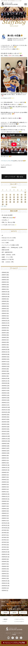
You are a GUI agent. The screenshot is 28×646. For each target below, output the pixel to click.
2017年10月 (4, 527)
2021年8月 (4, 417)
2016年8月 (4, 561)
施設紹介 (5, 619)
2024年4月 (4, 340)
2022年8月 (4, 388)
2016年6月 (4, 566)
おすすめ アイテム (18, 38)
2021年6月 (4, 421)
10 (6, 197)
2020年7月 (4, 448)
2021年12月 (4, 407)
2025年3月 (4, 313)
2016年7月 (4, 564)
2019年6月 (4, 479)
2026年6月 (4, 277)
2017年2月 (4, 547)
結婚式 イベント (6, 257)
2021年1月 (4, 433)
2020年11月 (4, 438)
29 (25, 202)
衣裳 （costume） (6, 261)
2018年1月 (4, 520)
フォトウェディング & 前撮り (8, 245)
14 (21, 197)
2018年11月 (4, 496)
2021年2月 (4, 431)
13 (17, 197)
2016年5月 (4, 568)
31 (6, 204)
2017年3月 (4, 544)
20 (17, 199)
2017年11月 (4, 525)
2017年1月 (4, 549)
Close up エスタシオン (7, 237)
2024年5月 (4, 337)
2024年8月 (4, 330)
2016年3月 (4, 573)
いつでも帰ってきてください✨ (9, 224)
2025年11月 (4, 294)
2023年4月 (4, 368)
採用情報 (14, 634)
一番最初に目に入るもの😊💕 (8, 217)
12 (14, 197)
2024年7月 (4, 332)
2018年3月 (4, 515)
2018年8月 (4, 503)
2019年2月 (4, 489)
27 (17, 202)
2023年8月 (4, 359)
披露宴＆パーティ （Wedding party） (10, 247)
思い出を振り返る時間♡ (7, 215)
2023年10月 (4, 354)
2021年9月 (4, 414)
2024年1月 (4, 347)
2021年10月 (4, 412)
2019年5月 (4, 482)
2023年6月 (4, 364)
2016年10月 (4, 556)
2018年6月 (4, 508)
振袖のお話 (4, 249)
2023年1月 (4, 376)
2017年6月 (4, 537)
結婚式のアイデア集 (6, 259)
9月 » (5, 206)
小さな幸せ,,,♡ (5, 220)
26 (14, 202)
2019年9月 (4, 472)
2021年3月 (4, 429)
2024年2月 (4, 344)
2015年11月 (4, 583)
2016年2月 (4, 576)
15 (25, 197)
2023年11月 (4, 352)
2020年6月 (4, 450)
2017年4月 (4, 542)
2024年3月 (4, 342)
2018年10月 (4, 499)
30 (2, 204)
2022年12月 (4, 378)
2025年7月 (4, 303)
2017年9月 (4, 530)
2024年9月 (4, 327)
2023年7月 (4, 361)
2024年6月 (4, 335)
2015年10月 (4, 585)
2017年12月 (4, 523)
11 (10, 197)
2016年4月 (4, 571)
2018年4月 (4, 513)
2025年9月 (4, 299)
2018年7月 (4, 506)
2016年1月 (4, 578)
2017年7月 (4, 535)
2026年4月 (4, 282)
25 (10, 202)
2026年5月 (4, 279)
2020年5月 (4, 453)
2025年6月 (4, 306)
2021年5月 (4, 424)
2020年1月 (4, 462)
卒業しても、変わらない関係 (8, 222)
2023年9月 (4, 356)
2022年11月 (4, 381)
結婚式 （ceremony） (7, 254)
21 (21, 199)
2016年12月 (4, 552)
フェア (5, 621)
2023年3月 (4, 371)
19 (14, 199)
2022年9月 (4, 385)
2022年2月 (4, 402)
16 (2, 199)
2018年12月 (4, 494)
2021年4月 (4, 426)
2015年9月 (4, 588)
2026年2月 (4, 286)
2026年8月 (4, 272)
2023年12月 (4, 349)
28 (21, 202)
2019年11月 (4, 467)
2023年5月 (4, 366)
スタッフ (4, 242)
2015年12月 (4, 580)
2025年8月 (4, 301)
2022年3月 (4, 400)
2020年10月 (4, 441)
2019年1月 (4, 491)
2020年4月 (4, 455)
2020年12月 (4, 436)
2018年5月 (4, 511)
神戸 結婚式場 (5, 252)
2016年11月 (4, 554)
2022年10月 (4, 383)
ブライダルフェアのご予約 (7, 160)
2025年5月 (4, 308)
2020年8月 (4, 446)
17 (6, 199)
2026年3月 (4, 284)
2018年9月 (4, 501)
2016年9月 (4, 559)
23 (2, 202)
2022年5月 (4, 395)
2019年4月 (4, 484)
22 (25, 199)
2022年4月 (4, 397)
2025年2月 (4, 315)
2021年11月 (4, 409)
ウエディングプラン (20, 619)
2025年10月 (4, 296)
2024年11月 (4, 323)
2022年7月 (4, 390)
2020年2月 (4, 460)
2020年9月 (4, 443)
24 (6, 202)
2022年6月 (4, 393)
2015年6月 (4, 590)
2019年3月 (4, 487)
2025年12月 (4, 291)
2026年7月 (4, 274)
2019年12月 (4, 465)
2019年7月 (4, 477)
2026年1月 (4, 289)
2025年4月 (4, 311)
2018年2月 (4, 518)
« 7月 (2, 206)
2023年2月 (4, 373)
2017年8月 (4, 532)
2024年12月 (4, 320)
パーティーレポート (20, 621)
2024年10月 (4, 325)
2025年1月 (4, 318)
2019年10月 (4, 470)
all (2, 235)
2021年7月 (4, 419)
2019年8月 (4, 474)
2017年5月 (4, 539)
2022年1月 (4, 405)
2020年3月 (4, 458)
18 (10, 199)
